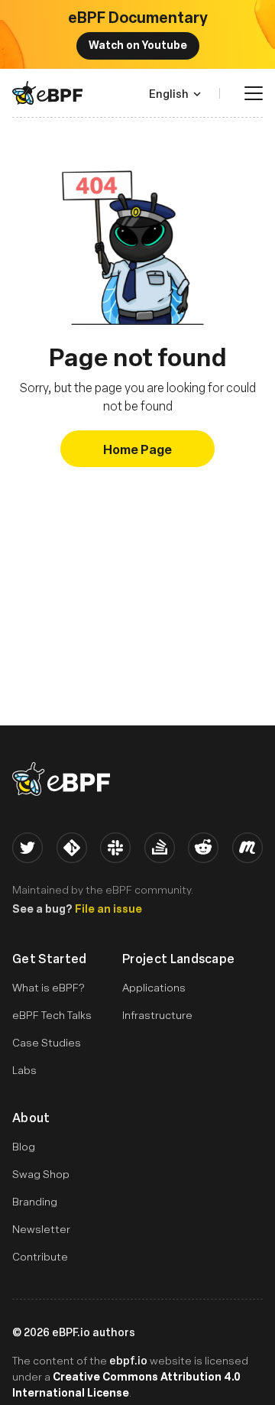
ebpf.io (128, 1360)
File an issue (108, 908)
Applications (154, 987)
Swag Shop (41, 1174)
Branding (34, 1201)
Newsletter (41, 1229)
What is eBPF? (48, 987)
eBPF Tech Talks (52, 1015)
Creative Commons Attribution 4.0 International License (126, 1384)
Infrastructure (157, 1015)
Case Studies (46, 1042)
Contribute (40, 1256)
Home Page (137, 448)
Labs (24, 1070)
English (169, 93)
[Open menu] (253, 93)
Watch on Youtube (138, 44)
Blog (23, 1146)
